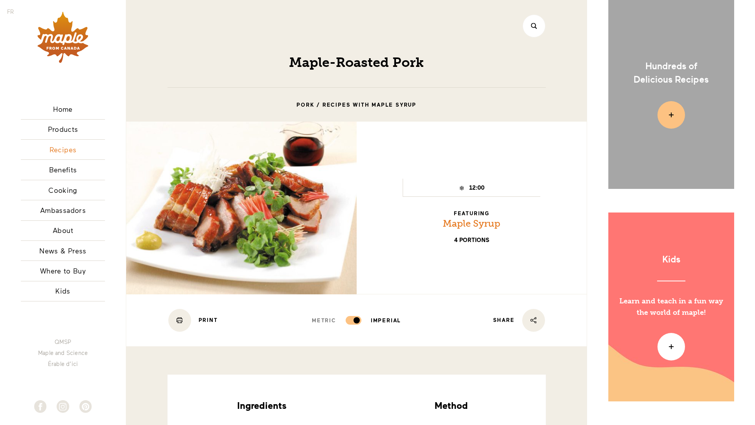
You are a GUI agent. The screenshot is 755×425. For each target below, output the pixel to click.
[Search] (534, 26)
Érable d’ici (63, 364)
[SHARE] (533, 320)
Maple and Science (63, 353)
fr (10, 11)
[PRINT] (180, 320)
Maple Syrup (471, 223)
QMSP (63, 342)
